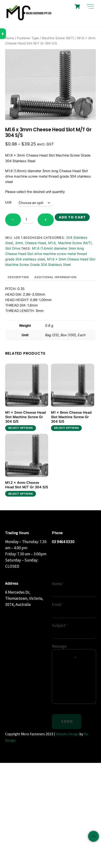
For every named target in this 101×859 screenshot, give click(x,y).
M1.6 (52, 243)
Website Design (67, 734)
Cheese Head (35, 243)
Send (67, 721)
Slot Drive (12, 248)
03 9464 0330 (63, 541)
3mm (19, 243)
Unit (8, 202)
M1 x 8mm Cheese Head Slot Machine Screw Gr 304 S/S (71, 417)
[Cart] (77, 6)
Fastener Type (28, 38)
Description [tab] (18, 277)
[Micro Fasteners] (28, 20)
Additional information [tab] (55, 277)
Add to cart (72, 217)
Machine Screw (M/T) (58, 38)
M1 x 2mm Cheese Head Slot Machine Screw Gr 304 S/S (25, 417)
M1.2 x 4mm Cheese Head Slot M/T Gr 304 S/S (26, 485)
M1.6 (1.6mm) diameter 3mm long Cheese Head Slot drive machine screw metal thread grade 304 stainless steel (46, 253)
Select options (20, 428)
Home (9, 38)
